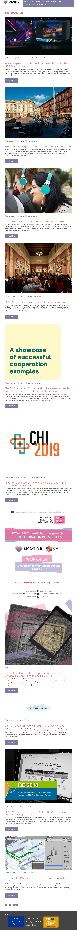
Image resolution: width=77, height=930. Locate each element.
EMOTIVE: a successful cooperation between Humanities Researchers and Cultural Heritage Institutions (38, 390)
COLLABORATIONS (29, 4)
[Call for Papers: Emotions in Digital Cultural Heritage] (38, 707)
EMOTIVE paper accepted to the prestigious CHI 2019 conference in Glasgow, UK (35, 484)
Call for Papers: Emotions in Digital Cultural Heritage (35, 725)
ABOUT (26, 2)
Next (15, 905)
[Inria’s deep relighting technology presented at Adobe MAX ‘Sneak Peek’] (38, 36)
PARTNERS (46, 2)
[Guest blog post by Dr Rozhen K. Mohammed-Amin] (38, 190)
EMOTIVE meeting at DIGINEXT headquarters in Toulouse (38, 146)
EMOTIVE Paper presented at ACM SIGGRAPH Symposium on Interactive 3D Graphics (38, 813)
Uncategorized (40, 58)
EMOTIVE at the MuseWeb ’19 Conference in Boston (35, 302)
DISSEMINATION (56, 2)
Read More (11, 80)
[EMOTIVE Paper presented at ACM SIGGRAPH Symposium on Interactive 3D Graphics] (38, 776)
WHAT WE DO (36, 2)
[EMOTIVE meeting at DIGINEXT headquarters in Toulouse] (38, 112)
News (33, 58)
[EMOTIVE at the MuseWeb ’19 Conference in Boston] (38, 268)
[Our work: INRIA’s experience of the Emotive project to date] (38, 853)
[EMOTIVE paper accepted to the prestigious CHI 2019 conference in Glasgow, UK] (38, 443)
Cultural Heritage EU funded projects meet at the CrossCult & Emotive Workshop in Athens (33, 674)
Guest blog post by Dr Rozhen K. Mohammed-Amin (34, 221)
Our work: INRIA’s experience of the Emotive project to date (36, 879)
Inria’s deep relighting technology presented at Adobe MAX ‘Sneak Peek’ (36, 64)
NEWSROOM (40, 4)
